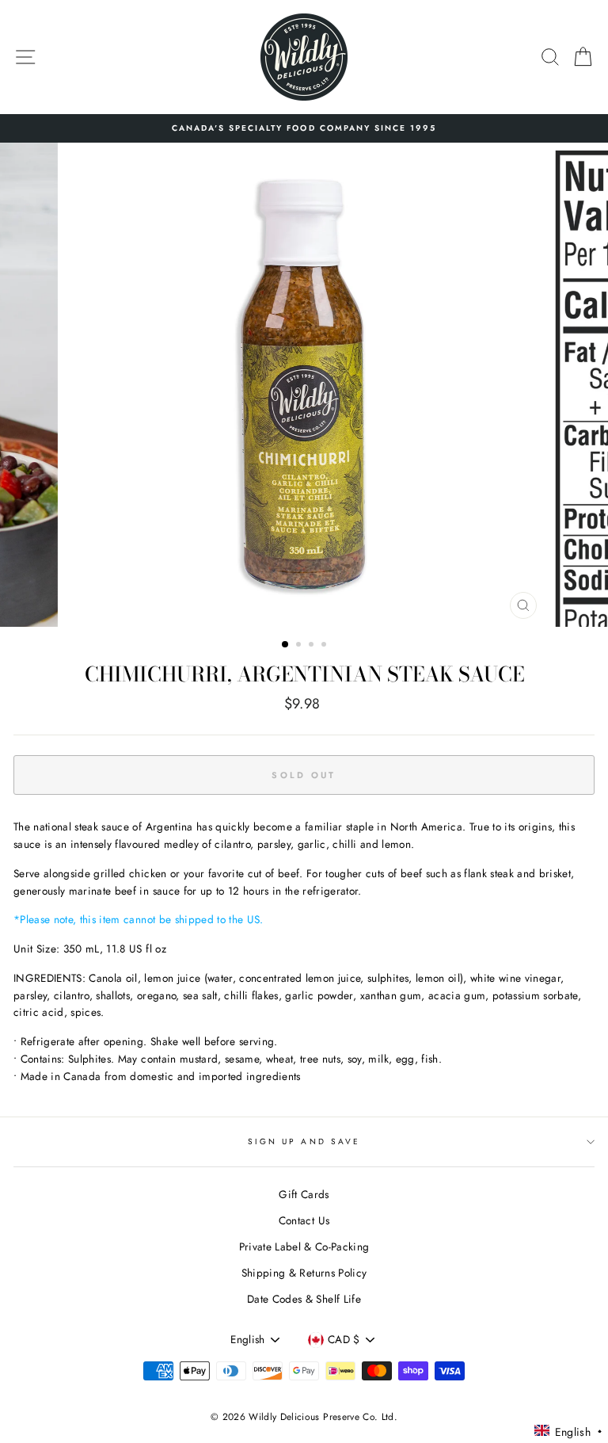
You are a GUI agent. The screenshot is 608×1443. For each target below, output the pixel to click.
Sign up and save (304, 1141)
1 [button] (286, 645)
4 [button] (325, 646)
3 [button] (313, 646)
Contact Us (304, 1220)
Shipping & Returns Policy (304, 1273)
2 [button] (300, 646)
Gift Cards (304, 1194)
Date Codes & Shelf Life (304, 1299)
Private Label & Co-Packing (304, 1246)
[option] (304, 128)
